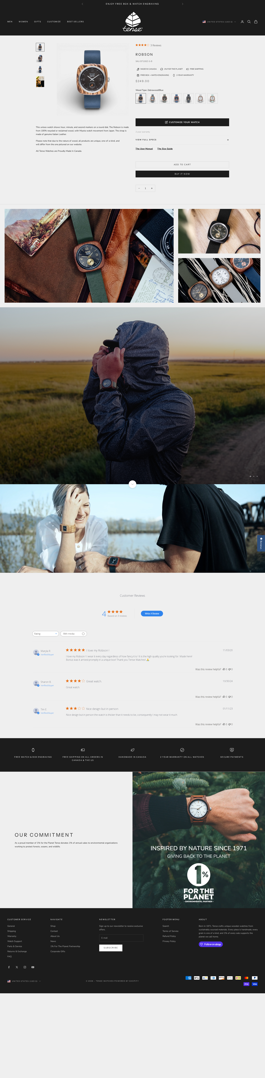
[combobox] (45, 633)
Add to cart (182, 164)
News (53, 941)
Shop (53, 926)
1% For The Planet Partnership (65, 946)
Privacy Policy (169, 941)
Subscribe (111, 947)
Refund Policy (169, 936)
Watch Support (14, 941)
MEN (10, 21)
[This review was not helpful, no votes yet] (229, 669)
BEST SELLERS (75, 21)
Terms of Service (170, 931)
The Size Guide (165, 148)
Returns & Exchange (17, 951)
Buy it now (182, 174)
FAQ (9, 956)
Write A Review (152, 613)
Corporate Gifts (57, 951)
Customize (54, 21)
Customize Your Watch (184, 122)
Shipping (11, 931)
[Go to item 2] (40, 69)
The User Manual (144, 148)
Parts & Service (14, 946)
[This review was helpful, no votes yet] (224, 669)
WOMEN (23, 21)
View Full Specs (146, 139)
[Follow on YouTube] (32, 967)
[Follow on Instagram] (24, 967)
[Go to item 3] (40, 81)
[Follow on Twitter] (16, 967)
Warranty (11, 936)
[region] (132, 395)
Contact (54, 931)
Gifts (37, 21)
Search (166, 926)
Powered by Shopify (126, 981)
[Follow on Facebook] (8, 967)
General (11, 926)
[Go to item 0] (40, 47)
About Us (55, 936)
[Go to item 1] (40, 58)
